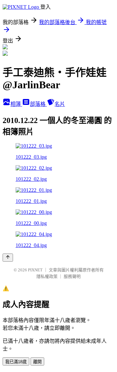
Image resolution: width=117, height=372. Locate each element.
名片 (60, 104)
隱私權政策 (47, 276)
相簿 (16, 104)
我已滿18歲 (16, 361)
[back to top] (8, 258)
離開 (37, 361)
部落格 (38, 104)
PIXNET (35, 269)
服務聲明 (72, 276)
